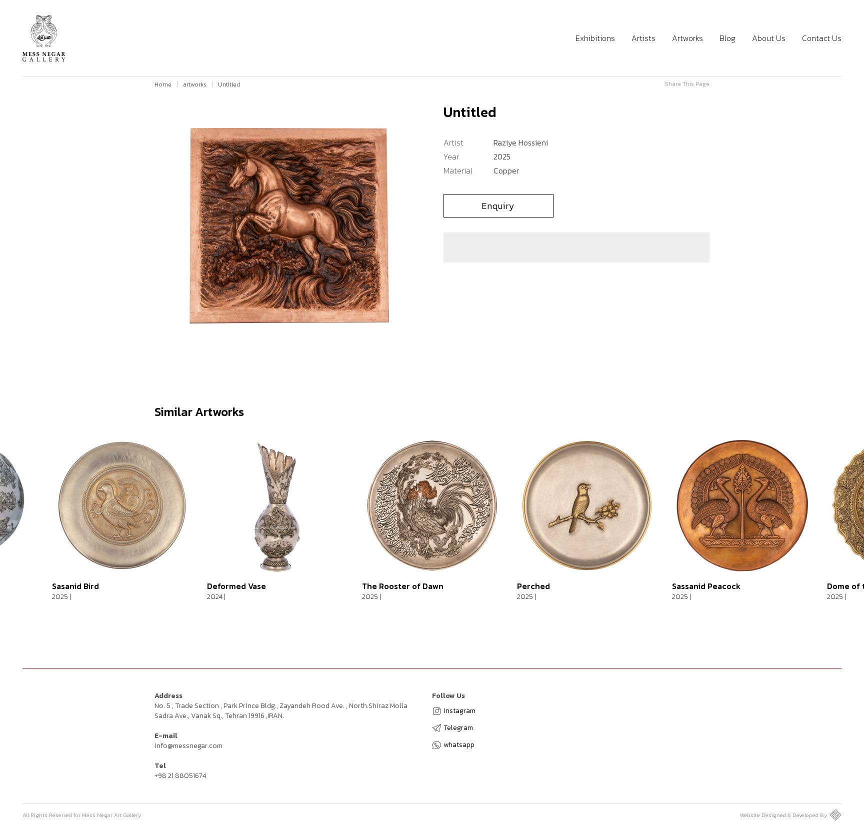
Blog (728, 38)
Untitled (229, 84)
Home (163, 84)
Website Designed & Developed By (783, 815)
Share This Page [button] (687, 84)
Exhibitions (595, 38)
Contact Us (822, 38)
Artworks (687, 38)
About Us (769, 38)
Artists (644, 38)
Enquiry (498, 205)
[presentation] (25, 530)
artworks (194, 84)
